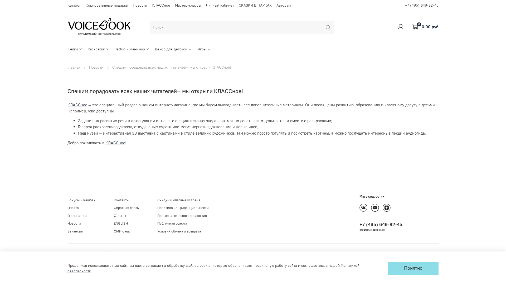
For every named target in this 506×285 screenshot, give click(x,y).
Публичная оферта (172, 223)
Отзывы (120, 216)
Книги (72, 49)
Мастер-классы (188, 5)
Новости (140, 5)
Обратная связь (126, 208)
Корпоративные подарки (107, 5)
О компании (77, 216)
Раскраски (96, 49)
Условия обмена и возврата (179, 231)
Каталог (74, 5)
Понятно (413, 268)
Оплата (73, 208)
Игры (201, 49)
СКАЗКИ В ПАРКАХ (255, 5)
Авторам (283, 5)
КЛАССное (161, 5)
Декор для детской (171, 49)
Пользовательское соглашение (182, 216)
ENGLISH (121, 223)
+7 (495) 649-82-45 (422, 5)
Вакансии (75, 231)
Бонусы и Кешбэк (81, 200)
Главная (73, 67)
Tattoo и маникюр (130, 49)
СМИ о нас (122, 231)
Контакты (121, 200)
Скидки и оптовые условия (178, 200)
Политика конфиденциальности (183, 208)
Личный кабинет (220, 5)
